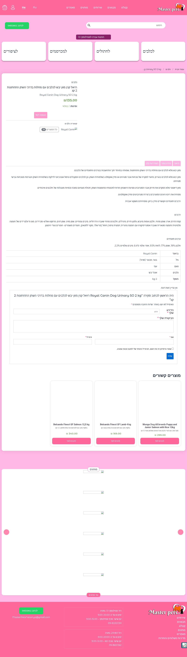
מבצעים (111, 7)
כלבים (168, 69)
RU (35, 7)
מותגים (84, 7)
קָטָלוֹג (124, 7)
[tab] (177, 163)
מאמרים (70, 7)
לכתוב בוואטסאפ (15, 25)
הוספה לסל (40, 115)
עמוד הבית (179, 69)
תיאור (176, 163)
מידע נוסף (166, 163)
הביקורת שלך (165, 318)
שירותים (98, 7)
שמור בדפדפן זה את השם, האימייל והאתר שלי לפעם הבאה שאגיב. (144, 349)
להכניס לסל (159, 441)
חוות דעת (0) (152, 163)
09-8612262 (115, 645)
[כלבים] (159, 402)
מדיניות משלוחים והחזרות (172, 638)
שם (171, 337)
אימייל (88, 337)
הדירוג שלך (170, 311)
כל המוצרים (50, 129)
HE (24, 7)
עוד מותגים (93, 595)
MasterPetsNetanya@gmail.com (31, 617)
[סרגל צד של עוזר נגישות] (184, 645)
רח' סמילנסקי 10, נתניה (111, 611)
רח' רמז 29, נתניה (113, 633)
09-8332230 (115, 623)
